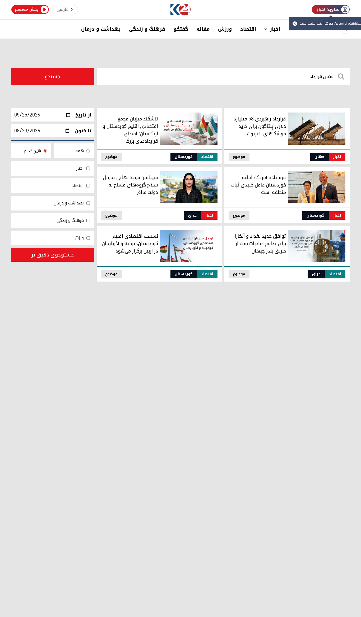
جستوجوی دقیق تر (52, 254)
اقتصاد (248, 29)
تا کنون (83, 130)
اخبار (275, 29)
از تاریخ (83, 115)
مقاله (203, 29)
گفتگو (181, 29)
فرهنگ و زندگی (147, 29)
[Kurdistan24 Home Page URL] (180, 10)
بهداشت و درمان (101, 29)
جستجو (53, 76)
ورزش (225, 29)
